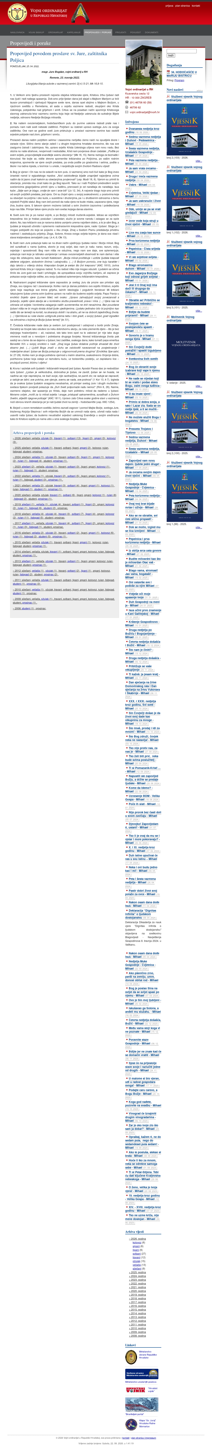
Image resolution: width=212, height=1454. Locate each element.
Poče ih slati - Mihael (142, 805)
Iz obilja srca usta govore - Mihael (143, 552)
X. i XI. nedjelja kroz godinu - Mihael (142, 849)
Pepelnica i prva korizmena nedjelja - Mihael (143, 542)
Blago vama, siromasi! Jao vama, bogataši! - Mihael (141, 573)
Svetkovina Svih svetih (141, 360)
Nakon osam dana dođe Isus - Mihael (142, 904)
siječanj (26, 466)
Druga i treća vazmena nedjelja (141, 178)
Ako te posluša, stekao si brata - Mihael (143, 1154)
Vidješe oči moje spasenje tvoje (142, 595)
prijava (169, 5)
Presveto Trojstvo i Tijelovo (139, 430)
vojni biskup (36, 32)
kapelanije (74, 32)
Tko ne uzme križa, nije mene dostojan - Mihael (142, 1218)
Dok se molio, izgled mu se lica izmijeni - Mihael (142, 530)
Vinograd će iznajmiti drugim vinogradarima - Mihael (140, 1116)
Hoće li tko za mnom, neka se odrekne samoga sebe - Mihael (141, 1163)
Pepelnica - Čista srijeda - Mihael (142, 250)
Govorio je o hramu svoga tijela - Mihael (142, 338)
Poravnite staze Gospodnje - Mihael (142, 1043)
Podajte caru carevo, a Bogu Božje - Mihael (142, 1093)
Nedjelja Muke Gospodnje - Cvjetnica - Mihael (140, 487)
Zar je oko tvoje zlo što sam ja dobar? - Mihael (142, 1128)
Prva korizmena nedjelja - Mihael (142, 242)
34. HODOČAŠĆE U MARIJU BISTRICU (182, 74)
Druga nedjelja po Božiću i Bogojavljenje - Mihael (140, 633)
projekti (120, 32)
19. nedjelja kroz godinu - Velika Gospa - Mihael (142, 1198)
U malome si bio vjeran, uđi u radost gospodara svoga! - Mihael (142, 1081)
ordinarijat (55, 32)
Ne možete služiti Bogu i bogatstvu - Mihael (143, 420)
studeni (38, 479)
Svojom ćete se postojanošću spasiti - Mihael (139, 326)
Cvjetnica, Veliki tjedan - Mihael (142, 194)
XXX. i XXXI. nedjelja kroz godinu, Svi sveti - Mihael (140, 704)
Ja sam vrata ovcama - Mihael (141, 170)
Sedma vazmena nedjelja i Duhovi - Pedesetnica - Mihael (143, 140)
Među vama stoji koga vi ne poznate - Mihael (142, 1031)
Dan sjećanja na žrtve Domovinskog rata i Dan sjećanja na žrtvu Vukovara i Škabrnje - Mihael (142, 689)
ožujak (45, 438)
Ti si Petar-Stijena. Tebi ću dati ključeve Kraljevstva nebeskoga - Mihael (142, 1177)
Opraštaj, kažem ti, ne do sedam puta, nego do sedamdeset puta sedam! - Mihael (143, 1142)
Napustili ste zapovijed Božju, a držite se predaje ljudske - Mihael (143, 779)
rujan (21, 460)
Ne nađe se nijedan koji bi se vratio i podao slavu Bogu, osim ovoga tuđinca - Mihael (143, 383)
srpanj (97, 438)
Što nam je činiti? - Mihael (139, 651)
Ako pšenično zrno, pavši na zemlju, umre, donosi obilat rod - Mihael (141, 978)
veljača (36, 457)
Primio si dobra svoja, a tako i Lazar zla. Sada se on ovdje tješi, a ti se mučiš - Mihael (143, 407)
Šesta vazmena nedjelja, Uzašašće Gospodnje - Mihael (142, 151)
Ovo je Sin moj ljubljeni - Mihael (143, 1001)
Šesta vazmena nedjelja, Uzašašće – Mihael (142, 452)
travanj (58, 438)
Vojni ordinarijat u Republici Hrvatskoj (49, 13)
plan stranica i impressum (143, 1437)
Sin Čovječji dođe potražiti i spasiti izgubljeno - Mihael (143, 350)
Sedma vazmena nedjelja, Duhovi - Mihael (141, 440)
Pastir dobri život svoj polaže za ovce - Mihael (142, 894)
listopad (33, 460)
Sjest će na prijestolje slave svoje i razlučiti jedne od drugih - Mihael (142, 1068)
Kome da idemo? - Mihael (139, 789)
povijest (135, 32)
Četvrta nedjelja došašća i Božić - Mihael (142, 643)
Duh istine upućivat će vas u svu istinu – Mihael (141, 858)
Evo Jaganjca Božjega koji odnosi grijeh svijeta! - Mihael (142, 276)
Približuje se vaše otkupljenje (140, 668)
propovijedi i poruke (98, 32)
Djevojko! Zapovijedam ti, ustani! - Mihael (141, 827)
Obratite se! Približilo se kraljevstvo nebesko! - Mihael (142, 303)
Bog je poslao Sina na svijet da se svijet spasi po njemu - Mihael (142, 991)
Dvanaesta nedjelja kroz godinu (142, 130)
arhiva (200, 90)
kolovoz (111, 438)
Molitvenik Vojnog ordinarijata (180, 318)
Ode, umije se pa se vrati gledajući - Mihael (143, 212)
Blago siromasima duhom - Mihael (142, 266)
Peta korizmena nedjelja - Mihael (143, 497)
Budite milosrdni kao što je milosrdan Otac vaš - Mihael (143, 562)
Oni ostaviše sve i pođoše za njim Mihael (142, 585)
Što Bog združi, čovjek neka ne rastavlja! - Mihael (142, 739)
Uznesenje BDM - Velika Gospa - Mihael (142, 797)
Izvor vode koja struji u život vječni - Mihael (142, 224)
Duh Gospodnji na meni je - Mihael (142, 603)
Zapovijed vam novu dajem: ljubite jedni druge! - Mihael (143, 463)
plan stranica (182, 5)
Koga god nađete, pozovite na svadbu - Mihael (143, 1105)
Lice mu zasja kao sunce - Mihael (142, 234)
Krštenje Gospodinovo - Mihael (142, 623)
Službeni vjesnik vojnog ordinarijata (184, 168)
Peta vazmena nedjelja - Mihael (142, 162)
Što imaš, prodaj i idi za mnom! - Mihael (142, 730)
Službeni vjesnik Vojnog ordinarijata (184, 98)
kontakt (196, 5)
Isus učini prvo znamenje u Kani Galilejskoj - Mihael (143, 613)
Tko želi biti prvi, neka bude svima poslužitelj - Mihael (141, 759)
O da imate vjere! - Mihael (138, 395)
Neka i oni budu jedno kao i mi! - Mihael (141, 870)
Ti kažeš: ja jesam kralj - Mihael (142, 676)
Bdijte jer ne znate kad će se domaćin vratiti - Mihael (143, 1054)
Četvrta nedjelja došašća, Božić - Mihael (143, 1021)
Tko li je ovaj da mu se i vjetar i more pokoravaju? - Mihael (142, 839)
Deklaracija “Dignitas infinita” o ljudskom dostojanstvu (141, 913)
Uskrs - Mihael (140, 186)
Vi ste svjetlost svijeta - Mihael (141, 258)
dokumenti (151, 32)
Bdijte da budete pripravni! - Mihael (141, 315)
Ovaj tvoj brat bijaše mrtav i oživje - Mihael (141, 507)
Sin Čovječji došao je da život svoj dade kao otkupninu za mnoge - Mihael (142, 718)
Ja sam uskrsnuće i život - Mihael (143, 202)
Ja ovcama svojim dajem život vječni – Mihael (143, 475)
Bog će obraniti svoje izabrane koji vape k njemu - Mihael (142, 370)
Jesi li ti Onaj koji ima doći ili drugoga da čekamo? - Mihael (141, 290)
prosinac (58, 460)
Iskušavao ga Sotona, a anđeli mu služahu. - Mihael (143, 1011)
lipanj (86, 438)
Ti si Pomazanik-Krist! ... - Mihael (143, 769)
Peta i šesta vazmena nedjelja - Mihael (140, 882)
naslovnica (17, 32)
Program (179, 80)
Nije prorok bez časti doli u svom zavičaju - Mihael (143, 815)
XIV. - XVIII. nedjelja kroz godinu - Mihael (143, 1209)
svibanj (71, 438)
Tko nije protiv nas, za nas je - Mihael (142, 749)
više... (199, 160)
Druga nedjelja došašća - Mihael (143, 659)
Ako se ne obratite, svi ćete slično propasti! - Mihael (141, 518)
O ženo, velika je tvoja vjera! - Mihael (141, 1189)
